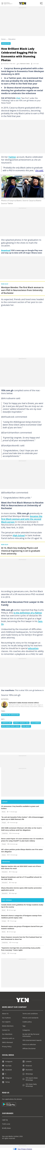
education (33, 648)
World (3, 811)
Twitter (12, 156)
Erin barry (26, 726)
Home (3, 39)
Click (18, 98)
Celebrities (5, 833)
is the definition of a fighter (28, 612)
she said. (39, 170)
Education (11, 39)
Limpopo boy (6, 722)
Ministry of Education (10, 714)
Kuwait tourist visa (21, 722)
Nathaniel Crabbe (25, 63)
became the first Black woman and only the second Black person (21, 519)
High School (19, 535)
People (4, 822)
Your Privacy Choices (25, 1149)
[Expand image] (43, 176)
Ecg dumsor (35, 722)
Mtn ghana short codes (11, 726)
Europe (4, 921)
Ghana (4, 855)
